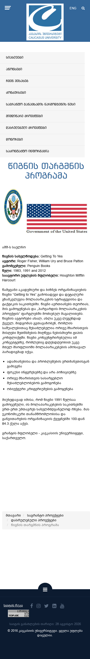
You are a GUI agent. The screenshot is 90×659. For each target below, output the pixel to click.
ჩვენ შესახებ (17, 81)
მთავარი (13, 515)
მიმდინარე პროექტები (24, 116)
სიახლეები (14, 57)
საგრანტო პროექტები (45, 515)
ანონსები (14, 69)
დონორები (14, 139)
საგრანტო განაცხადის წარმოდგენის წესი (40, 104)
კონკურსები (16, 92)
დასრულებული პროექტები (26, 128)
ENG (73, 8)
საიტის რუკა (13, 605)
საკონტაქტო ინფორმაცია (27, 151)
